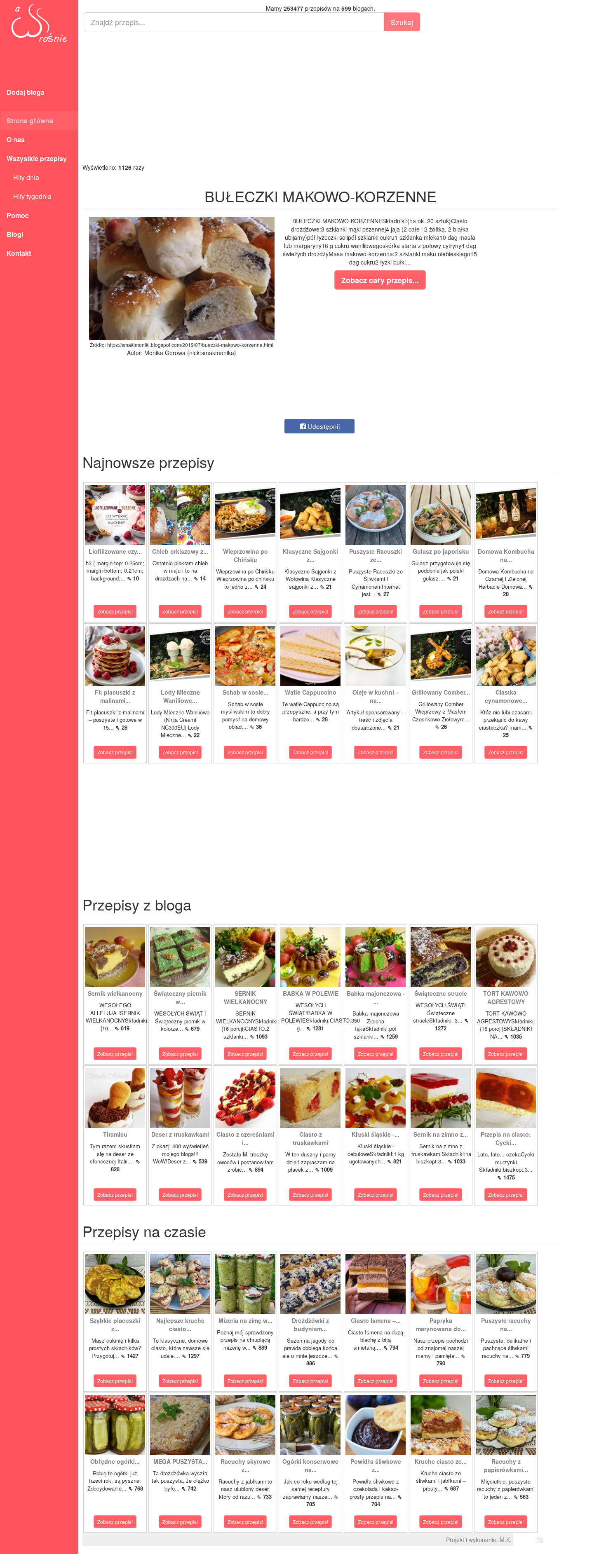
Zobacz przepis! (115, 611)
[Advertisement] (320, 97)
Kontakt (19, 253)
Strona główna (30, 120)
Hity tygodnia (29, 196)
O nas (16, 139)
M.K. (506, 1539)
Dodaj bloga (26, 92)
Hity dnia (23, 177)
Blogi (15, 234)
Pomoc (18, 215)
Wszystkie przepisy (37, 158)
